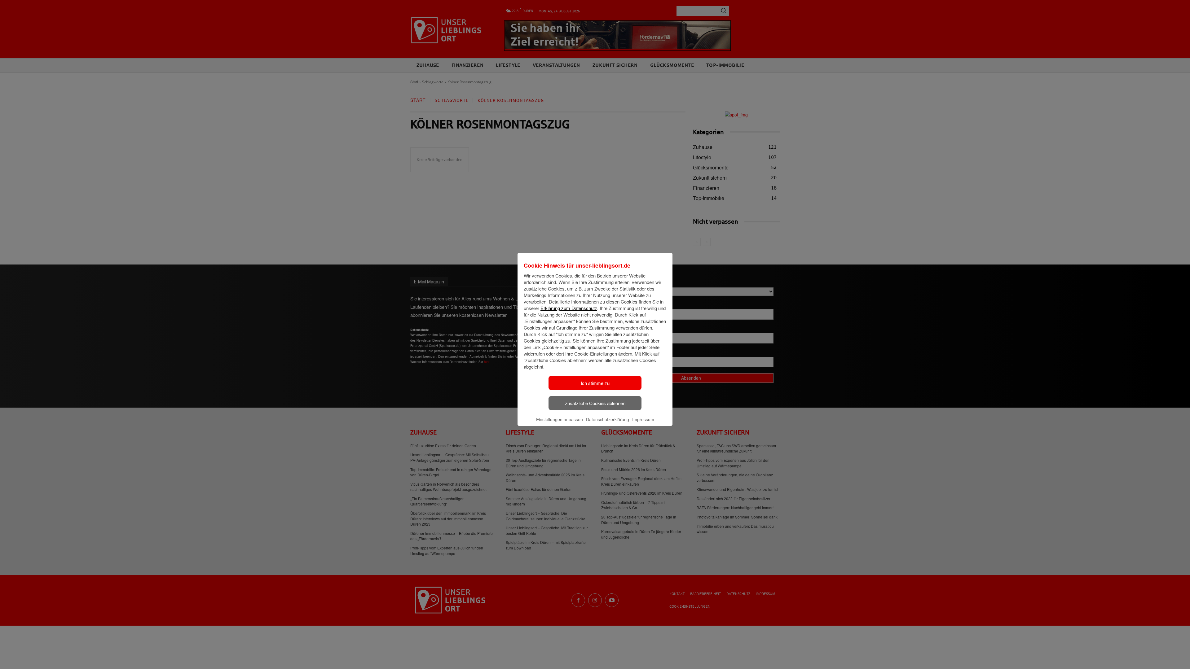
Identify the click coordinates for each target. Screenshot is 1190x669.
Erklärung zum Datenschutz (568, 308)
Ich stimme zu (595, 383)
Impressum (643, 419)
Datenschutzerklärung (607, 419)
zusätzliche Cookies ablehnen (595, 403)
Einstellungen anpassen (559, 419)
